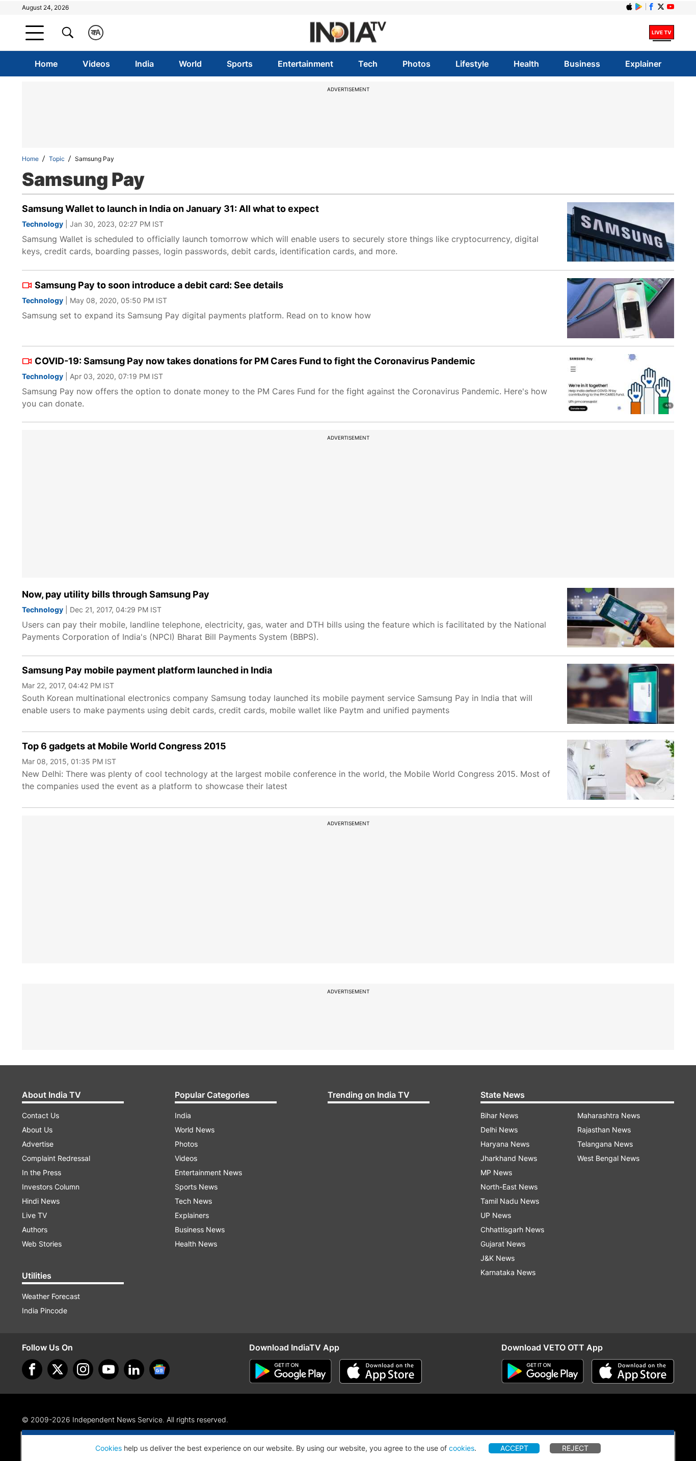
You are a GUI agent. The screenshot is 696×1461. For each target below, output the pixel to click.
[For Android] (542, 1371)
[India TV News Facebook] (651, 6)
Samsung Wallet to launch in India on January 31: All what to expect (170, 208)
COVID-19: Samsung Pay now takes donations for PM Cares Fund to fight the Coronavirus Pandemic (255, 361)
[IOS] (629, 6)
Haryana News (504, 1144)
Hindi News (41, 1201)
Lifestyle (472, 64)
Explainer (643, 64)
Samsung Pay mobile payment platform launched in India (147, 670)
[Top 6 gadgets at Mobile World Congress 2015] (620, 770)
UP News (495, 1215)
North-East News (509, 1186)
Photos (417, 64)
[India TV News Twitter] (660, 6)
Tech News (193, 1201)
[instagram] (83, 1369)
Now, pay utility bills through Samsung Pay (115, 594)
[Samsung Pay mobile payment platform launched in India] (620, 694)
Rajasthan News (604, 1129)
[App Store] (380, 1371)
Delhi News (499, 1129)
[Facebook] (32, 1369)
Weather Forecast (51, 1296)
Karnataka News (508, 1272)
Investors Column (50, 1186)
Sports (240, 64)
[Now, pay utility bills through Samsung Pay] (620, 618)
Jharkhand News (508, 1158)
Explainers (192, 1215)
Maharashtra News (608, 1115)
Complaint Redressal (56, 1158)
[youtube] (108, 1369)
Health (526, 64)
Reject (575, 1448)
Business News (200, 1229)
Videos (96, 64)
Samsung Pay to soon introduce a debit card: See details (159, 285)
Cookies (108, 1448)
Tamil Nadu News (509, 1201)
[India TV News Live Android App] (290, 1371)
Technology (42, 224)
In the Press (41, 1172)
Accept (514, 1448)
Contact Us (40, 1115)
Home (46, 64)
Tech (368, 64)
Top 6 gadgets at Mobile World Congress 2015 (124, 746)
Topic (57, 159)
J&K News (497, 1258)
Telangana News (605, 1144)
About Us (37, 1129)
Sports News (196, 1186)
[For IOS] (633, 1371)
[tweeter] (57, 1369)
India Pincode (44, 1310)
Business (582, 64)
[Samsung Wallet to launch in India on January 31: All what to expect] (620, 232)
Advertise (37, 1144)
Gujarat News (502, 1243)
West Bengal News (608, 1158)
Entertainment (305, 64)
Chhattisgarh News (512, 1229)
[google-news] (159, 1369)
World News (195, 1129)
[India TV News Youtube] (670, 6)
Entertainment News (208, 1172)
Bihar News (499, 1115)
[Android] (639, 6)
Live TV (34, 1215)
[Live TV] (661, 32)
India (144, 64)
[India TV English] (348, 33)
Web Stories (42, 1243)
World (190, 64)
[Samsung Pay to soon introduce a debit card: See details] (620, 308)
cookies (461, 1448)
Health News (196, 1243)
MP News (496, 1172)
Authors (34, 1229)
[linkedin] (134, 1369)
